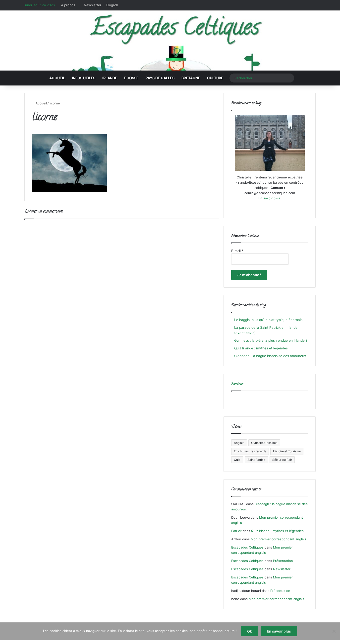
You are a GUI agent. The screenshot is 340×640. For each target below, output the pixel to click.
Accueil (57, 78)
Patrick (236, 531)
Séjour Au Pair (282, 460)
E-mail (237, 251)
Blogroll (112, 5)
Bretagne (190, 78)
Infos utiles (83, 78)
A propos (68, 5)
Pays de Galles (160, 78)
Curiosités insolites (264, 443)
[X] (264, 208)
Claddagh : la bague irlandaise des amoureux (270, 356)
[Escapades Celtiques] (170, 41)
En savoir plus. (269, 198)
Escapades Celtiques (247, 547)
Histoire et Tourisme (287, 451)
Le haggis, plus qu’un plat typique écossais (268, 320)
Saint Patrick (256, 460)
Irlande (109, 78)
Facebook (237, 384)
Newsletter (92, 5)
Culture (215, 78)
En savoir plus (279, 631)
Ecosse (131, 78)
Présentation (283, 561)
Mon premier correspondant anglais (278, 539)
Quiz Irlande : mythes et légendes (261, 348)
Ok (249, 631)
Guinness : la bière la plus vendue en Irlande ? (270, 340)
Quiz (237, 460)
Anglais (239, 443)
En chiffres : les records (250, 451)
